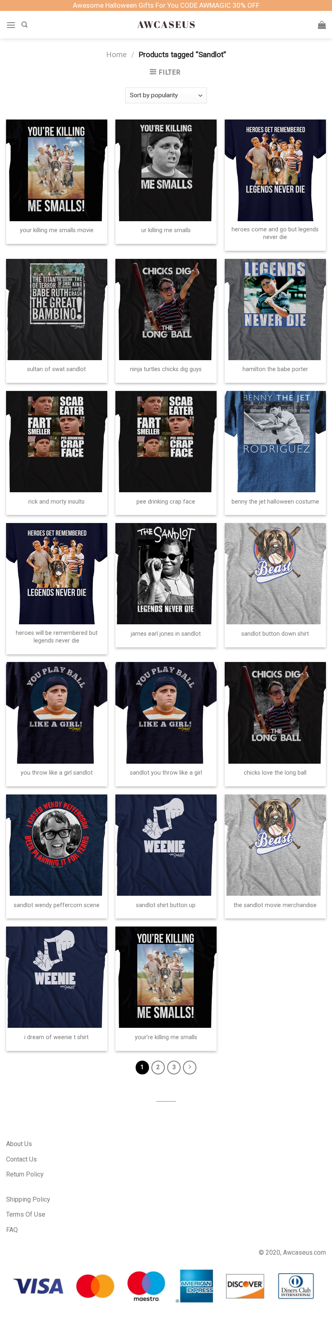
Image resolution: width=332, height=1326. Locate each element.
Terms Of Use (25, 1214)
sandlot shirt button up (166, 905)
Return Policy (25, 1174)
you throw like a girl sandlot (57, 772)
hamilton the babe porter (275, 369)
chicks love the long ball (275, 772)
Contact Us (21, 1159)
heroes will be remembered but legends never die (57, 637)
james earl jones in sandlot (166, 633)
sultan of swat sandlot (56, 369)
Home (116, 54)
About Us (19, 1144)
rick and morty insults (56, 501)
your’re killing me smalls (166, 1037)
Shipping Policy (28, 1199)
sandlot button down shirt (275, 633)
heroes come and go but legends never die (275, 233)
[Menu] (11, 25)
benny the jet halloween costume (275, 501)
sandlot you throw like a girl (166, 772)
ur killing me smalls (166, 230)
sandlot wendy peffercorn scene (57, 905)
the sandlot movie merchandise (275, 905)
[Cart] (322, 25)
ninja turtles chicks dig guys (166, 369)
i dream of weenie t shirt (56, 1037)
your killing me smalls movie (57, 230)
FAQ (12, 1230)
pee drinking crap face (165, 501)
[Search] (24, 24)
